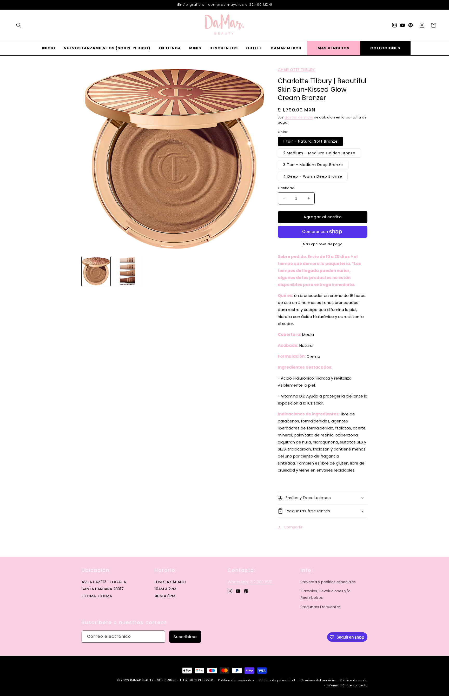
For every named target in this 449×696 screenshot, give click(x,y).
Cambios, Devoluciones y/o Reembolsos (326, 594)
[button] (18, 25)
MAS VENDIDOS (333, 48)
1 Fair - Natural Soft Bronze (310, 141)
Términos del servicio (317, 680)
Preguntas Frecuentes (321, 606)
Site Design (166, 680)
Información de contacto (347, 685)
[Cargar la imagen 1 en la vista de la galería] (96, 271)
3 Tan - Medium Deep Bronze (313, 164)
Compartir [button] (293, 527)
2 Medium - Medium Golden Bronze (319, 153)
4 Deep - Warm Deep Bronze (312, 176)
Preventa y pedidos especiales (328, 582)
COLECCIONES (385, 48)
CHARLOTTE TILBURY (296, 69)
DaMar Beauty (141, 680)
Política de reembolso (236, 680)
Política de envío (353, 680)
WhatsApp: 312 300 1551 (250, 582)
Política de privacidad (277, 680)
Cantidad (286, 187)
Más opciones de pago (322, 244)
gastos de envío (299, 117)
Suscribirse (185, 636)
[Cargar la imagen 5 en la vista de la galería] (127, 271)
